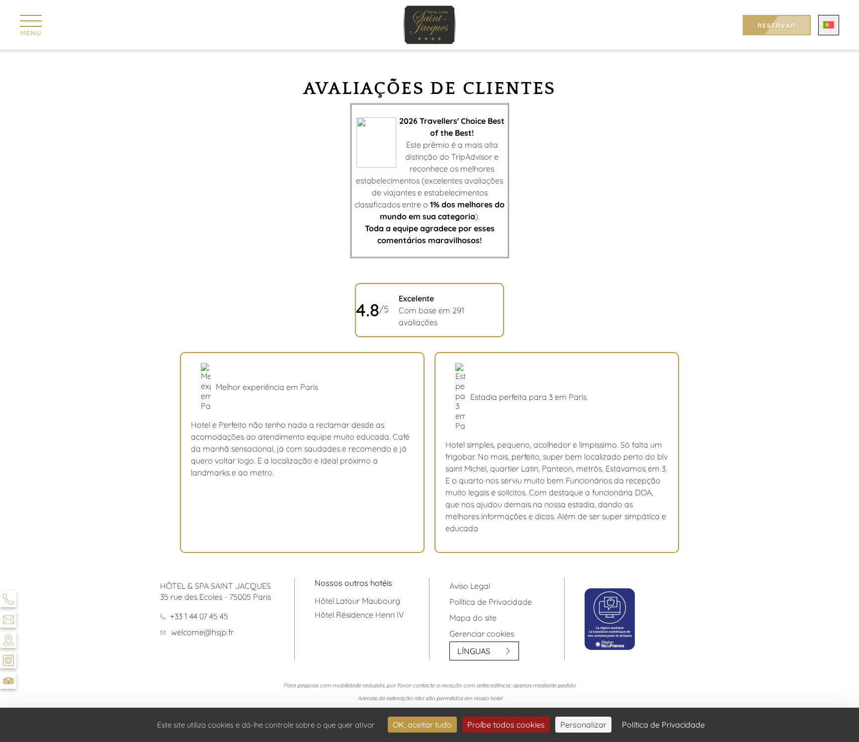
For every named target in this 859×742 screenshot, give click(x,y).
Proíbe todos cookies (506, 725)
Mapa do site (473, 618)
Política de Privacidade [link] (663, 725)
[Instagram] (8, 660)
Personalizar (583, 725)
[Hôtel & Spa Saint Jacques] (430, 25)
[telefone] (8, 599)
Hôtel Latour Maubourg (357, 601)
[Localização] (8, 640)
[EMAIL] (8, 619)
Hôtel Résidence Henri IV (359, 615)
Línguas (473, 651)
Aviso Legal (469, 586)
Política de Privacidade (490, 602)
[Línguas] (828, 25)
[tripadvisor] (8, 680)
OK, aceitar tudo (422, 725)
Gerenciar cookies (481, 634)
